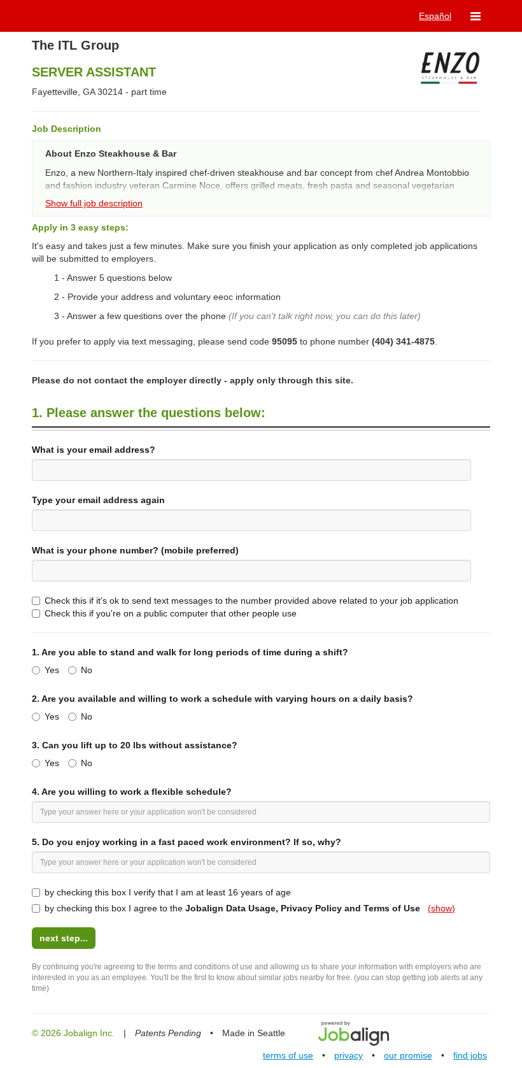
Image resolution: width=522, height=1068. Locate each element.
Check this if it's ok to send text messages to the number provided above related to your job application (251, 600)
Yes (52, 670)
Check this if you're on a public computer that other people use (171, 613)
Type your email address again (98, 500)
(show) (441, 908)
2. (222, 699)
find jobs (470, 1055)
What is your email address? (93, 450)
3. (134, 745)
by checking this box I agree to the (250, 908)
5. (186, 842)
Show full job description (94, 203)
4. (132, 792)
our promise (408, 1055)
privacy (348, 1055)
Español (435, 16)
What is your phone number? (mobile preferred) (135, 550)
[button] (475, 16)
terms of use (288, 1055)
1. (190, 652)
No (86, 670)
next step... (63, 938)
